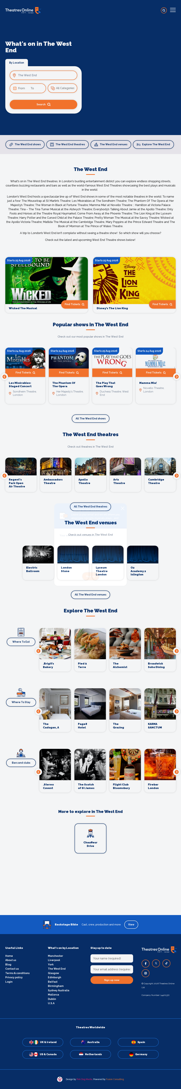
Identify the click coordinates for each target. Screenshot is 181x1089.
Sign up (90, 576)
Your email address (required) (79, 535)
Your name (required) (73, 554)
